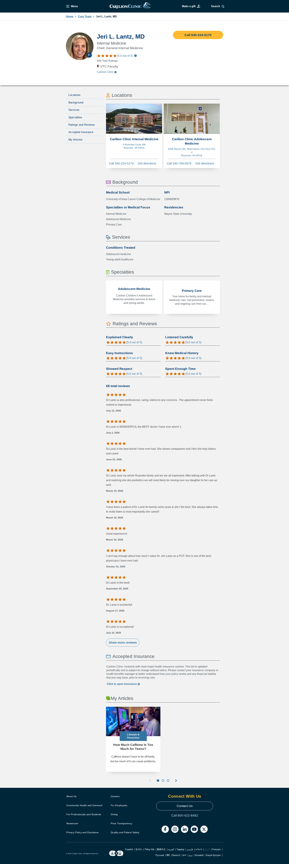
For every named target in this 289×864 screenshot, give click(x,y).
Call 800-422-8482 (184, 815)
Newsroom (72, 823)
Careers (115, 796)
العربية (171, 849)
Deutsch (176, 855)
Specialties (75, 117)
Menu (74, 6)
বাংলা (184, 855)
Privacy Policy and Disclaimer (82, 832)
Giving (114, 814)
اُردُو (207, 849)
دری (190, 855)
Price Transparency (121, 823)
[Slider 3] (168, 780)
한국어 (138, 849)
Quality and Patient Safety (125, 832)
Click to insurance (122, 684)
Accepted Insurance (80, 132)
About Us (71, 796)
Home (69, 16)
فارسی (190, 849)
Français (216, 849)
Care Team (84, 16)
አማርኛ (199, 849)
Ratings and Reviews (81, 124)
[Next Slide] (175, 780)
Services (73, 109)
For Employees (119, 805)
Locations (74, 95)
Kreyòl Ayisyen (213, 855)
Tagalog (180, 849)
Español (129, 849)
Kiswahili (199, 855)
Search (215, 6)
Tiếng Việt (149, 849)
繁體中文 (161, 849)
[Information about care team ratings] (135, 56)
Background (75, 102)
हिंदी (168, 855)
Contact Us (185, 806)
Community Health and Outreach (84, 805)
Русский (160, 855)
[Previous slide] (149, 780)
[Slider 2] (163, 780)
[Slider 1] (158, 780)
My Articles (75, 139)
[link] (130, 6)
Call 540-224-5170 (198, 35)
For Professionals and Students (83, 814)
